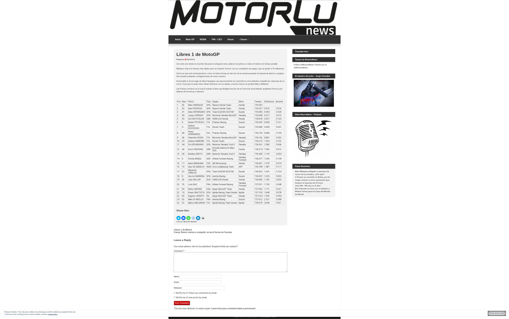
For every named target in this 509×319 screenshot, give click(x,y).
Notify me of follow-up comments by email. (196, 293)
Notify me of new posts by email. (191, 297)
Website (178, 288)
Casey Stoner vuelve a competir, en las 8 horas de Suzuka (203, 232)
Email (176, 282)
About (230, 39)
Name (176, 276)
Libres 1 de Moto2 (183, 230)
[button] (178, 218)
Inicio (178, 39)
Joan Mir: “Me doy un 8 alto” (308, 186)
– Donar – (244, 39)
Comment (179, 251)
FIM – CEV (217, 39)
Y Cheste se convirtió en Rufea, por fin (312, 177)
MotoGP (194, 222)
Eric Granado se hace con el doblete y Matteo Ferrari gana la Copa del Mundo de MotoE (312, 191)
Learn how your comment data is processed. (233, 308)
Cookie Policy (52, 314)
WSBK (203, 39)
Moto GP (190, 39)
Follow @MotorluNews (304, 65)
